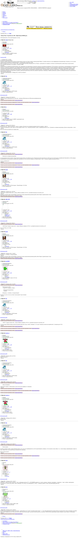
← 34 (9, 498)
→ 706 (7, 179)
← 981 (10, 272)
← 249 (10, 344)
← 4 (9, 472)
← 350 (10, 179)
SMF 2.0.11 (5, 530)
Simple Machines (16, 530)
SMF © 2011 (10, 530)
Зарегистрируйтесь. (18, 100)
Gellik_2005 (7, 199)
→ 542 (7, 272)
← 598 (10, 114)
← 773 (10, 86)
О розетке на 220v (3, 57)
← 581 (10, 210)
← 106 (10, 48)
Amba (6, 39)
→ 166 (7, 114)
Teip (6, 76)
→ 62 (7, 48)
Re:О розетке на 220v (3, 95)
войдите (33, 0)
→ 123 (7, 210)
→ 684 (7, 86)
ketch (6, 487)
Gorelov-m (7, 333)
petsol (6, 460)
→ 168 (7, 344)
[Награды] (7, 52)
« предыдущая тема (4, 29)
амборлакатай (18, 23)
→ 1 (7, 472)
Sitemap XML (5, 533)
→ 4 (7, 498)
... (7, 33)
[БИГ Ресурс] (7, 214)
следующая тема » (11, 29)
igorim (6, 169)
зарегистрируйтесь (40, 0)
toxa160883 (7, 261)
